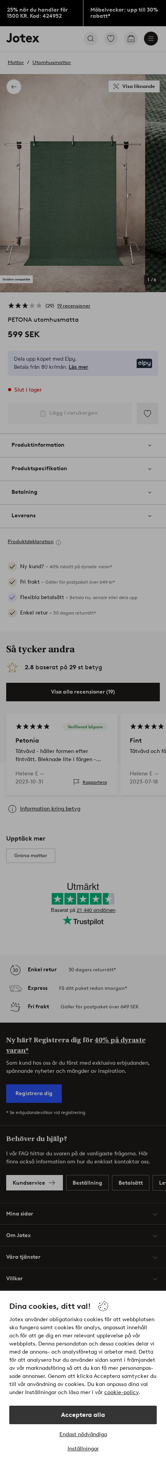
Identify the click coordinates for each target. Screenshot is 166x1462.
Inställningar (83, 1448)
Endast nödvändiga (83, 1434)
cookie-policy (121, 1392)
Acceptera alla (83, 1414)
